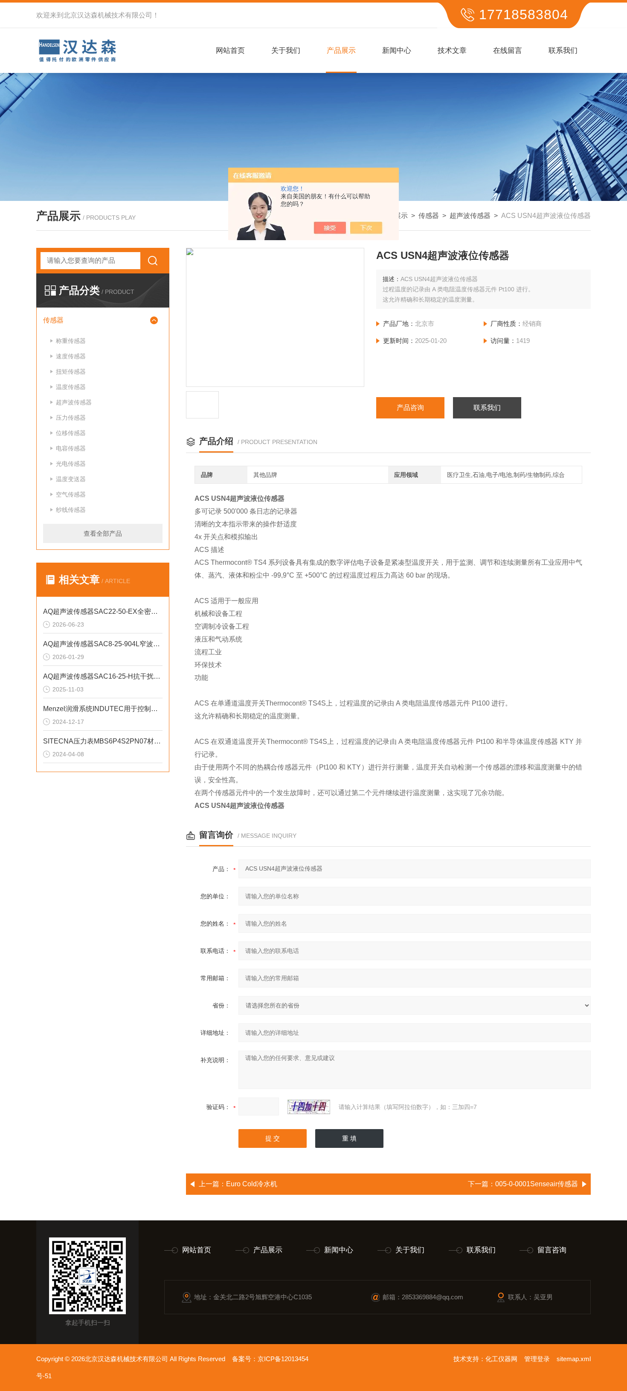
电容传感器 (71, 448)
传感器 (428, 215)
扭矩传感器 (71, 371)
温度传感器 (71, 386)
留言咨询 (551, 1250)
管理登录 (537, 1358)
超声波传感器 (470, 215)
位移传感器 (71, 433)
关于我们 (285, 50)
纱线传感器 (71, 509)
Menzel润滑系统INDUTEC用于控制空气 (103, 708)
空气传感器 (71, 494)
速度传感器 (71, 356)
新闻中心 (396, 50)
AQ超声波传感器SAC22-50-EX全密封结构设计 (103, 611)
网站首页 (230, 50)
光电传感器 (71, 463)
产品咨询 (410, 407)
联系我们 (563, 50)
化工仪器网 (501, 1358)
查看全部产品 (103, 533)
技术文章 (452, 50)
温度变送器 (71, 479)
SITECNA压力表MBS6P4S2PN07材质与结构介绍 (103, 741)
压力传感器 (71, 417)
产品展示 (341, 50)
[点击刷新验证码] (308, 1107)
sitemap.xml (574, 1358)
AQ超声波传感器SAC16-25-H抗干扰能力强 (103, 676)
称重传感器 (71, 340)
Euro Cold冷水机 (251, 1184)
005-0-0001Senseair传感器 (536, 1184)
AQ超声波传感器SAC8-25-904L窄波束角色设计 (103, 644)
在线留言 (507, 50)
